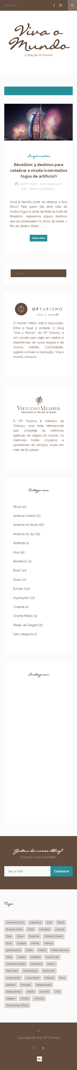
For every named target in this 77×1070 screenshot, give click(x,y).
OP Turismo (30, 183)
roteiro (30, 991)
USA (57, 991)
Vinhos (25, 998)
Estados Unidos (53, 936)
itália (9, 957)
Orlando (49, 977)
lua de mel (52, 957)
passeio (10, 984)
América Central (24, 515)
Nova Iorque (30, 970)
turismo (44, 991)
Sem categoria (23, 634)
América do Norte (25, 525)
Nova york (49, 970)
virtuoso (39, 998)
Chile (31, 929)
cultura (60, 929)
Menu (10, 7)
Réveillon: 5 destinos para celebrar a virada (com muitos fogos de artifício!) (38, 170)
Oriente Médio (23, 616)
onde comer (13, 977)
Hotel (29, 950)
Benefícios (20, 561)
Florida (35, 943)
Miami (51, 963)
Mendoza (36, 963)
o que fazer (32, 977)
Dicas (17, 579)
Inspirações (38, 157)
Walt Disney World (17, 1005)
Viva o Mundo (39, 42)
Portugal (26, 984)
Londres (35, 957)
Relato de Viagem (25, 625)
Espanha (34, 936)
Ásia (16, 552)
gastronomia (13, 950)
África (17, 506)
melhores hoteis (15, 963)
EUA (9, 943)
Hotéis (42, 950)
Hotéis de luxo (60, 950)
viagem (10, 998)
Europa (18, 588)
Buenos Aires (14, 929)
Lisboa (21, 957)
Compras (45, 929)
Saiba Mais (38, 238)
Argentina (35, 922)
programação (43, 984)
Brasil (17, 570)
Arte (49, 922)
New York (12, 970)
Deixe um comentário (41, 188)
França (48, 943)
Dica (8, 936)
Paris (62, 977)
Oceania (18, 607)
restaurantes (13, 991)
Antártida (19, 543)
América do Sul (23, 534)
